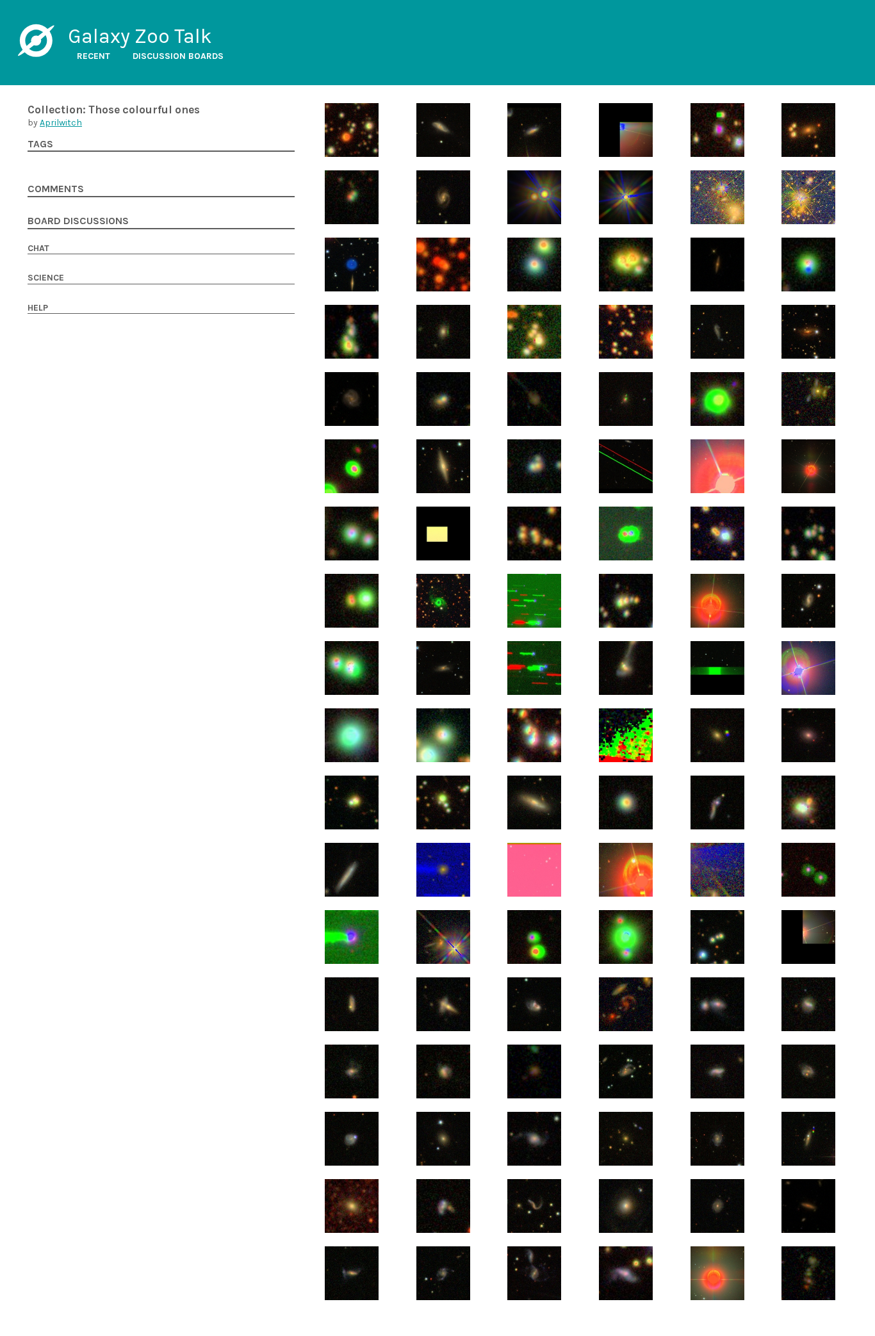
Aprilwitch (61, 122)
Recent (93, 56)
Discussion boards (178, 56)
